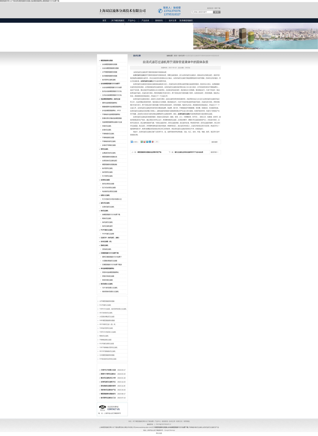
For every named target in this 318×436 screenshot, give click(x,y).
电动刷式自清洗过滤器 (109, 191)
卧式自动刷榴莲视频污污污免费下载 (112, 91)
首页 (104, 20)
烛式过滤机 (104, 211)
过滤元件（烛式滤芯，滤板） (110, 237)
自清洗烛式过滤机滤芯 (109, 160)
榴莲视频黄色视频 (107, 60)
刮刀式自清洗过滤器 (109, 187)
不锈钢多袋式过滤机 (109, 141)
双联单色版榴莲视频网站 (110, 272)
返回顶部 (215, 142)
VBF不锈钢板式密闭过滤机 (108, 347)
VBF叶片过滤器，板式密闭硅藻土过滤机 (112, 309)
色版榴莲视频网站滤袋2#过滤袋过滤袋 (112, 122)
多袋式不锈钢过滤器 (109, 145)
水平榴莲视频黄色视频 (109, 72)
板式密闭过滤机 (107, 168)
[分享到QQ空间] (141, 141)
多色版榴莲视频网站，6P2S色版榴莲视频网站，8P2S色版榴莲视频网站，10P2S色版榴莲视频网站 (112, 111)
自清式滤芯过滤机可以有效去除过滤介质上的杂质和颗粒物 (108, 382)
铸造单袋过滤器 (107, 280)
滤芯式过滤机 (105, 203)
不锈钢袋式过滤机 (108, 134)
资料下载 (217, 8)
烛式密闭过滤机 (107, 172)
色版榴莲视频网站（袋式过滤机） (110, 99)
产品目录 (145, 20)
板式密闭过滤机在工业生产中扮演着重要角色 (108, 398)
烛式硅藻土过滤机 (107, 284)
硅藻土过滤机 (105, 195)
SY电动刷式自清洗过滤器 (107, 359)
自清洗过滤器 (105, 180)
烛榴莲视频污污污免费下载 (111, 214)
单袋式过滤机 (106, 126)
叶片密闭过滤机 (107, 176)
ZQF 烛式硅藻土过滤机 (109, 288)
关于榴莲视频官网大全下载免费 (117, 22)
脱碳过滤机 (104, 245)
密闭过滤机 (104, 149)
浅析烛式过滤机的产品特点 (108, 390)
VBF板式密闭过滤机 (106, 328)
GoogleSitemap (169, 430)
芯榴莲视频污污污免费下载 (110, 253)
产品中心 (131, 20)
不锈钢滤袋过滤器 (108, 137)
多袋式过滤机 (106, 130)
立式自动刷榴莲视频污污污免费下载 (112, 95)
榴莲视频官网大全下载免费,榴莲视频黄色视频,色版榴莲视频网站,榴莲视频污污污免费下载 (29, 1)
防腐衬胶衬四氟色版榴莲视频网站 (112, 118)
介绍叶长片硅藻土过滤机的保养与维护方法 (108, 370)
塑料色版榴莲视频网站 (109, 103)
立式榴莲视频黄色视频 (106, 355)
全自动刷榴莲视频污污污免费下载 (112, 88)
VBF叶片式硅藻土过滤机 (107, 332)
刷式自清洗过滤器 (108, 184)
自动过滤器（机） (107, 241)
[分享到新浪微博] (144, 141)
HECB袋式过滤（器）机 (107, 324)
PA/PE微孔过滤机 (107, 230)
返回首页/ (210, 8)
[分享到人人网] (149, 141)
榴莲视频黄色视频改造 (109, 157)
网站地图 (159, 433)
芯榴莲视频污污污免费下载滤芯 (112, 265)
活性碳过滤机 (106, 249)
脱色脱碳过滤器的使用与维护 (108, 386)
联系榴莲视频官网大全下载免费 (186, 22)
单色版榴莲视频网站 (107, 268)
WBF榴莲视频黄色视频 (107, 320)
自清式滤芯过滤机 (108, 207)
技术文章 (172, 20)
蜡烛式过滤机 (106, 218)
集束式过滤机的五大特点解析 (108, 378)
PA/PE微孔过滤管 (108, 234)
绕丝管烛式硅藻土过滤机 (110, 291)
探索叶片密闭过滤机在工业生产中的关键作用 (108, 374)
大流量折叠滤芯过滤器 (109, 261)
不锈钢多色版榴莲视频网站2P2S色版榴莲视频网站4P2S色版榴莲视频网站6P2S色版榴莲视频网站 (112, 115)
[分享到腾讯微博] (147, 141)
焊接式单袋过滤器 (108, 276)
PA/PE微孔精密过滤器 (106, 343)
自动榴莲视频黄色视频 (109, 64)
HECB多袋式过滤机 (105, 313)
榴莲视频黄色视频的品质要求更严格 (149, 152)
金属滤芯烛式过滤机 (109, 153)
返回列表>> (214, 152)
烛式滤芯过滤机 (107, 222)
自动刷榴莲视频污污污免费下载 (110, 84)
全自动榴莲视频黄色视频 (110, 68)
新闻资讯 (159, 20)
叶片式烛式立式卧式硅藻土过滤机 (112, 199)
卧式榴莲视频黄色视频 (109, 76)
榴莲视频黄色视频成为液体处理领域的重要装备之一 (108, 394)
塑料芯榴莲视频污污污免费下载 (112, 257)
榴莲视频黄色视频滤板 (109, 164)
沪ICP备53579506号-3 (163, 424)
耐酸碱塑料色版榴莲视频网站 (112, 107)
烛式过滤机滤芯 (107, 226)
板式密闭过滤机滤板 (109, 80)
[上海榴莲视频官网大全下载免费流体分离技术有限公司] (142, 7)
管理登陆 (187, 421)
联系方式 (179, 421)
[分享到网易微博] (152, 141)
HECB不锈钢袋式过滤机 (107, 351)
